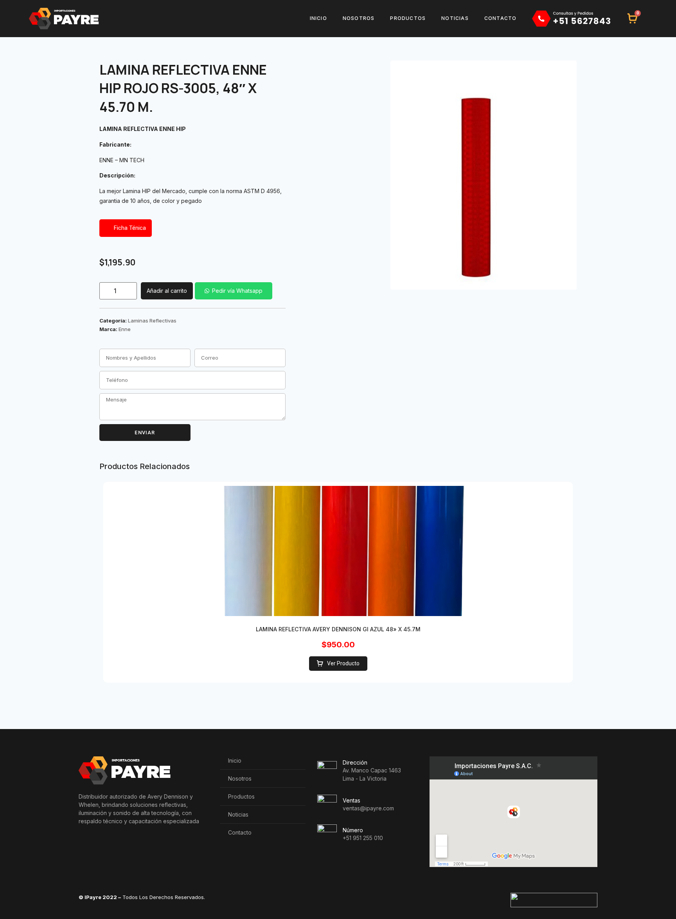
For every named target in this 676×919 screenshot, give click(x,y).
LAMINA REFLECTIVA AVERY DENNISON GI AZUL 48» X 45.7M (338, 629)
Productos (408, 18)
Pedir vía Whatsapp (237, 290)
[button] (232, 290)
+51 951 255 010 (363, 838)
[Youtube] (118, 845)
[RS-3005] (483, 175)
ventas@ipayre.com (368, 808)
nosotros (359, 18)
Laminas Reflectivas (152, 320)
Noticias (455, 18)
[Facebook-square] (85, 845)
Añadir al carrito (167, 290)
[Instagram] (135, 845)
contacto (500, 18)
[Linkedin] (101, 845)
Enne (125, 329)
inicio (318, 18)
